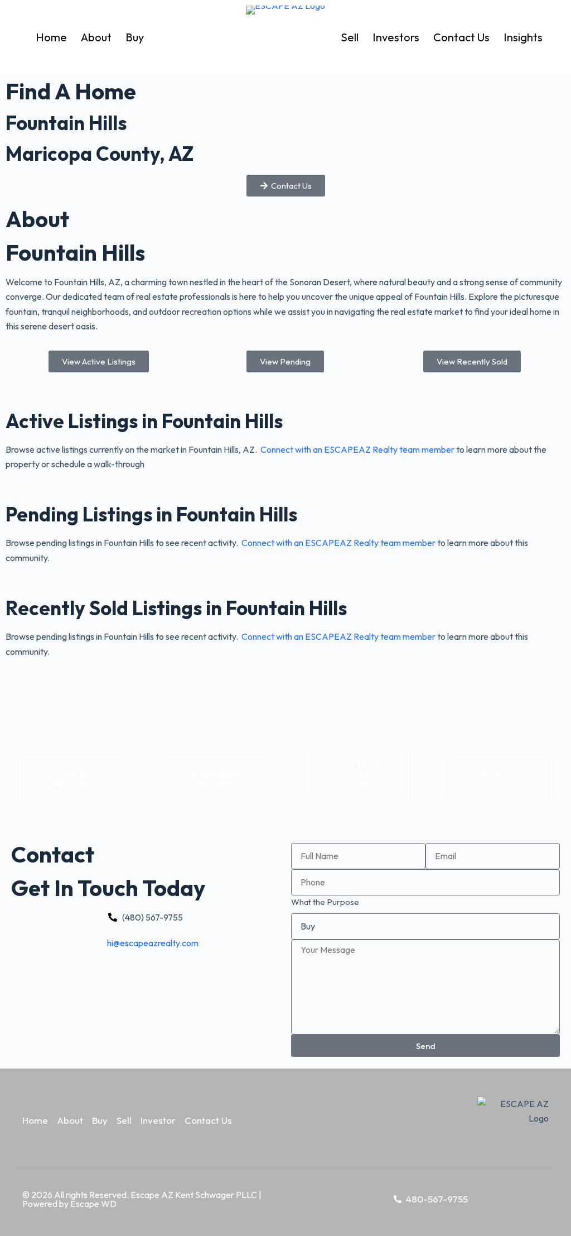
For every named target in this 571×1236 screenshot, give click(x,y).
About (96, 37)
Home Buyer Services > (214, 778)
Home (51, 37)
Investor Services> (71, 778)
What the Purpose (325, 902)
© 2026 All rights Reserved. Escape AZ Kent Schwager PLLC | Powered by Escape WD (142, 1199)
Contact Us (461, 37)
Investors (395, 37)
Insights (523, 37)
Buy (134, 37)
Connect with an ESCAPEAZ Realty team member (357, 449)
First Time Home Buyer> (357, 773)
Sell (350, 37)
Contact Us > (500, 778)
